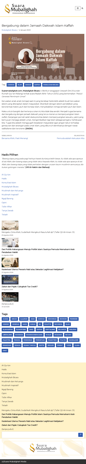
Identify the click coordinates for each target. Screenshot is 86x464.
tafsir (68, 345)
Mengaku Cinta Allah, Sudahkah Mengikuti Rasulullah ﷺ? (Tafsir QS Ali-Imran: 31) (38, 232)
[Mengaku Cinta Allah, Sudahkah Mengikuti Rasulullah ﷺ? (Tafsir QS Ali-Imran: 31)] (10, 226)
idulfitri (47, 324)
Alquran (23, 319)
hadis (25, 324)
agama (5, 319)
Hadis (4, 179)
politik (63, 340)
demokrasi (52, 319)
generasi (15, 324)
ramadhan (7, 345)
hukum (32, 324)
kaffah (37, 85)
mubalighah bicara (51, 85)
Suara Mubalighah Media (15, 462)
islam (20, 85)
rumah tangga (30, 345)
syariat (60, 345)
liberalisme (7, 335)
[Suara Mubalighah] (20, 8)
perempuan (40, 340)
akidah (14, 319)
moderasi (19, 335)
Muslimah (58, 335)
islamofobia (21, 329)
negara (68, 335)
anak (33, 319)
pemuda (17, 340)
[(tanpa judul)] (10, 297)
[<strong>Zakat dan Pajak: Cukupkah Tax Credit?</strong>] (10, 280)
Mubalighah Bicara (9, 30)
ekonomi (63, 319)
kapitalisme (50, 329)
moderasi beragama (34, 335)
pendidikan (28, 340)
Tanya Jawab (7, 211)
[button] (82, 8)
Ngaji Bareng (7, 199)
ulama (77, 345)
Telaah (5, 215)
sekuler (50, 345)
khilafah (72, 329)
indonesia (58, 324)
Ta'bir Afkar (7, 207)
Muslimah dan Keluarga (12, 191)
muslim (48, 335)
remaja (17, 345)
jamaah (28, 85)
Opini (4, 203)
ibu (40, 324)
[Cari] (80, 435)
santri (41, 345)
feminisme (73, 319)
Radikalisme (73, 340)
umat (5, 350)
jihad (31, 329)
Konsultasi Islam (9, 183)
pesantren (52, 340)
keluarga (62, 329)
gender (6, 324)
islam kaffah (8, 329)
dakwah (11, 85)
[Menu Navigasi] (77, 8)
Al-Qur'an (6, 175)
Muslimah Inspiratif (10, 195)
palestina (7, 340)
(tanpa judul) (8, 304)
